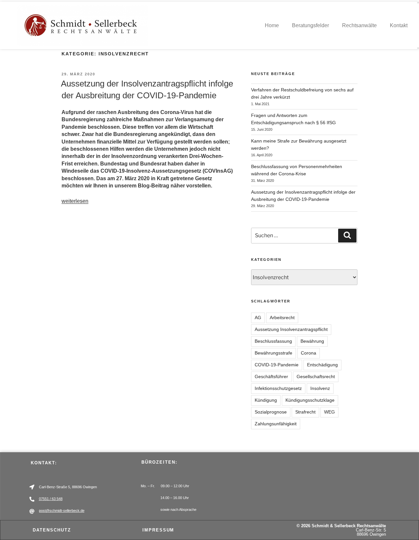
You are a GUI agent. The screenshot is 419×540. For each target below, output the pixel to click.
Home (272, 25)
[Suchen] (347, 235)
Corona (308, 353)
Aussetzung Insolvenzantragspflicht (291, 329)
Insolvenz (320, 388)
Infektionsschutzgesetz (278, 388)
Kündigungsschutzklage (310, 400)
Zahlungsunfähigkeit (276, 423)
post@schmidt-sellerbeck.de (61, 510)
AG (258, 317)
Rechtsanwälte (359, 25)
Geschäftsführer (271, 376)
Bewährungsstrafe (273, 353)
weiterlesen (75, 201)
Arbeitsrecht (282, 317)
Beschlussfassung (273, 341)
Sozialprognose (271, 412)
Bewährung (312, 341)
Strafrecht (305, 412)
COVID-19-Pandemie (277, 364)
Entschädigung (322, 364)
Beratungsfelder (310, 25)
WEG (329, 412)
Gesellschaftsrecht (316, 376)
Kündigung (266, 400)
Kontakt (399, 25)
